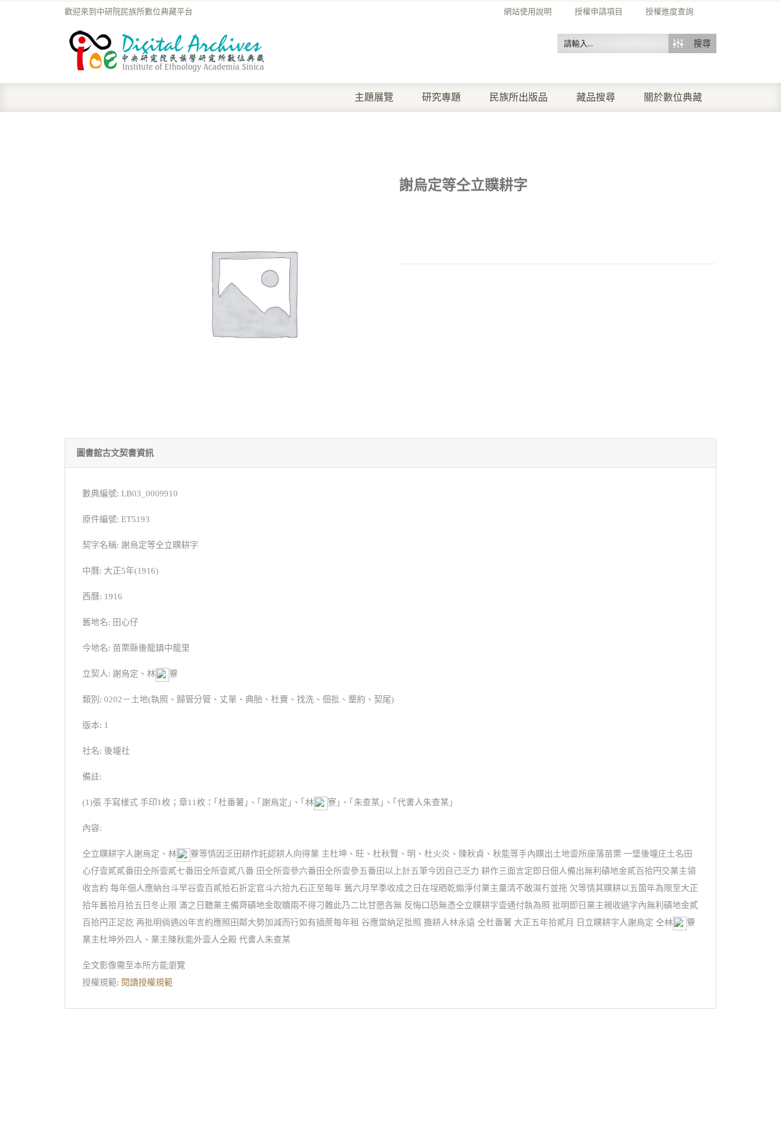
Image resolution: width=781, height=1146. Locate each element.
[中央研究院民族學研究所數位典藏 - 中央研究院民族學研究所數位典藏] (167, 49)
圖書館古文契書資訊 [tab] (115, 452)
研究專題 (441, 97)
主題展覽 (373, 97)
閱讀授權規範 (147, 982)
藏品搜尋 (595, 97)
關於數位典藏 (673, 97)
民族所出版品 (518, 97)
